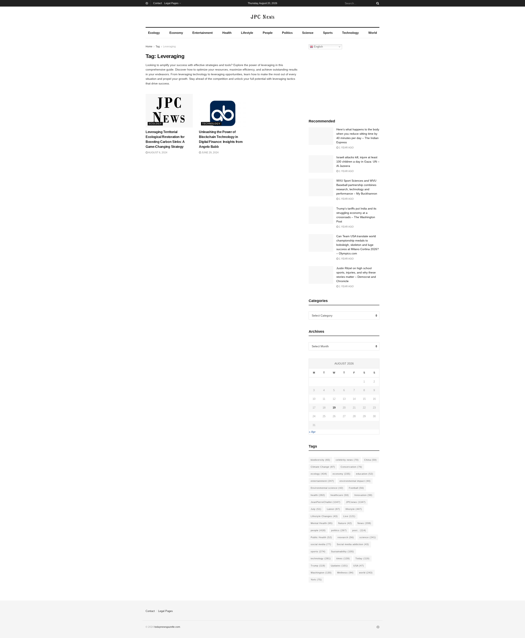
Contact (157, 3)
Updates (339, 565)
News (364, 523)
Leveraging (169, 46)
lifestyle (354, 509)
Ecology (154, 32)
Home (149, 46)
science (368, 537)
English (318, 46)
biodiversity (320, 460)
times (343, 558)
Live (349, 516)
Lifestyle (247, 32)
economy (341, 474)
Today (362, 558)
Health (227, 32)
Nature (345, 523)
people (318, 530)
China (370, 460)
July (316, 509)
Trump (318, 565)
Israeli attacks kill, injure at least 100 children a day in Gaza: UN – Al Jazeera (357, 161)
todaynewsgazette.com (167, 626)
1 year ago (346, 147)
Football (356, 488)
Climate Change (323, 467)
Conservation (351, 467)
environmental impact (355, 481)
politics (339, 530)
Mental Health (322, 523)
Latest (333, 509)
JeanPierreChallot (325, 502)
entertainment (322, 481)
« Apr (312, 431)
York (316, 579)
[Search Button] (377, 3)
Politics (287, 32)
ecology (319, 474)
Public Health (321, 537)
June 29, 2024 (210, 152)
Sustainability (342, 551)
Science (307, 32)
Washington (321, 572)
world (366, 572)
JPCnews (356, 502)
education (364, 474)
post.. (359, 530)
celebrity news (347, 460)
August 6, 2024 (157, 152)
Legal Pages (171, 3)
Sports (328, 32)
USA (358, 565)
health (318, 495)
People (268, 32)
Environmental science (327, 488)
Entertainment (202, 32)
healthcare (340, 495)
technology (321, 558)
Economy (176, 32)
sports (318, 551)
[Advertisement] (344, 83)
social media (321, 544)
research (346, 537)
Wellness (345, 572)
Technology (350, 32)
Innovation (363, 495)
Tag (158, 46)
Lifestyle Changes (324, 516)
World (372, 32)
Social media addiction (353, 544)
